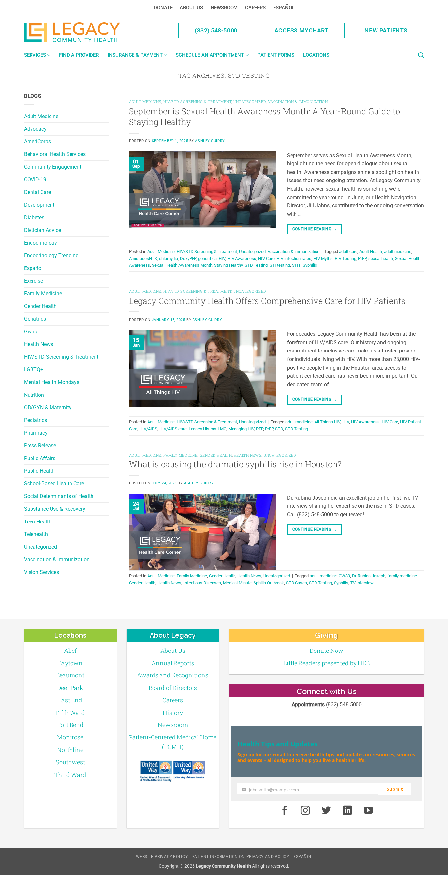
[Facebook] (284, 811)
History (173, 712)
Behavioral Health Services (55, 154)
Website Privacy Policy (162, 856)
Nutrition (34, 395)
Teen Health (37, 522)
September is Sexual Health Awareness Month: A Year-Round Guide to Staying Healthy (264, 116)
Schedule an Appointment (210, 55)
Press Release (40, 445)
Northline (70, 750)
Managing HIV (241, 428)
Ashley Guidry (210, 141)
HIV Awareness (241, 258)
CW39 (344, 575)
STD (279, 428)
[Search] (421, 55)
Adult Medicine (41, 116)
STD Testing (256, 265)
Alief (70, 650)
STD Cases (296, 582)
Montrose (70, 737)
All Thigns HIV (327, 421)
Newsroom (224, 8)
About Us (191, 8)
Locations (316, 55)
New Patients (386, 30)
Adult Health (370, 251)
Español (284, 8)
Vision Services (41, 572)
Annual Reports (173, 663)
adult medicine (397, 251)
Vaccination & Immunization (57, 559)
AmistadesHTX (143, 258)
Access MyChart (302, 30)
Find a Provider (79, 55)
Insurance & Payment (135, 55)
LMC (222, 428)
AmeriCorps (37, 142)
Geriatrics (35, 319)
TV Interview (362, 582)
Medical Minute (237, 582)
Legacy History (202, 428)
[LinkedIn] (347, 811)
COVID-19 (35, 179)
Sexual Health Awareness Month (182, 265)
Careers (255, 8)
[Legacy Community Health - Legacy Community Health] (82, 32)
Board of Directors (173, 688)
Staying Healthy (228, 265)
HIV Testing (345, 258)
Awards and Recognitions (172, 675)
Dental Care (37, 192)
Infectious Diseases (202, 582)
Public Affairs (39, 458)
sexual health (380, 258)
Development (39, 205)
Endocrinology (40, 243)
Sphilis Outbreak (269, 582)
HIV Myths (323, 258)
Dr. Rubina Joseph (368, 575)
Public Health (39, 471)
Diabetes (34, 217)
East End (70, 700)
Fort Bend (70, 725)
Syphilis (310, 265)
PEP (259, 428)
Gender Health (40, 306)
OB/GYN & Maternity (47, 407)
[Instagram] (305, 811)
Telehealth (36, 534)
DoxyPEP (188, 258)
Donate (163, 8)
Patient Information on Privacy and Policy (240, 856)
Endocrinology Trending (51, 255)
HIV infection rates (293, 258)
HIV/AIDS (148, 428)
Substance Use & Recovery (54, 509)
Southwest (70, 762)
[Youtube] (368, 811)
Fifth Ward (70, 712)
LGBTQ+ (33, 369)
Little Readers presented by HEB (326, 663)
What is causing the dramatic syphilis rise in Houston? (235, 464)
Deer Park (70, 688)
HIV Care (266, 258)
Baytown (70, 663)
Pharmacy (36, 433)
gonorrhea (207, 258)
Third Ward (70, 775)
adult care (348, 251)
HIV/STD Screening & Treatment (61, 357)
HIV (222, 258)
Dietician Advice (42, 230)
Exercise (33, 281)
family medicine (402, 575)
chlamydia (168, 258)
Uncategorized (40, 547)
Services (35, 55)
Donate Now (326, 650)
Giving (31, 332)
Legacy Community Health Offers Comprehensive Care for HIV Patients (267, 300)
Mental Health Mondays (51, 382)
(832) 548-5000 (216, 30)
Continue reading (314, 229)
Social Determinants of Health (58, 496)
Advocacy (35, 129)
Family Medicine (43, 293)
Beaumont (70, 675)
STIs (296, 265)
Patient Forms (275, 55)
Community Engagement (52, 167)
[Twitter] (326, 811)
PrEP (362, 258)
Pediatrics (35, 420)
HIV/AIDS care (173, 428)
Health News (38, 344)
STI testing (280, 265)
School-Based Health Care (54, 483)
